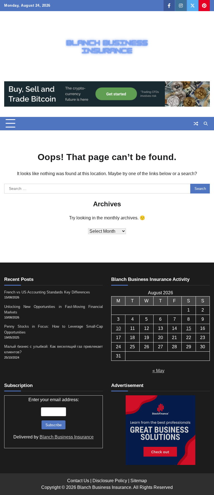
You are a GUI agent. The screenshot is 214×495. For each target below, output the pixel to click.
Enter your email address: (53, 418)
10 (118, 328)
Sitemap (138, 480)
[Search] (205, 123)
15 (188, 328)
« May (158, 370)
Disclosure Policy (110, 480)
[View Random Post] (196, 123)
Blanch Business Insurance (67, 437)
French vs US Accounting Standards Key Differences (47, 292)
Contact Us (78, 480)
